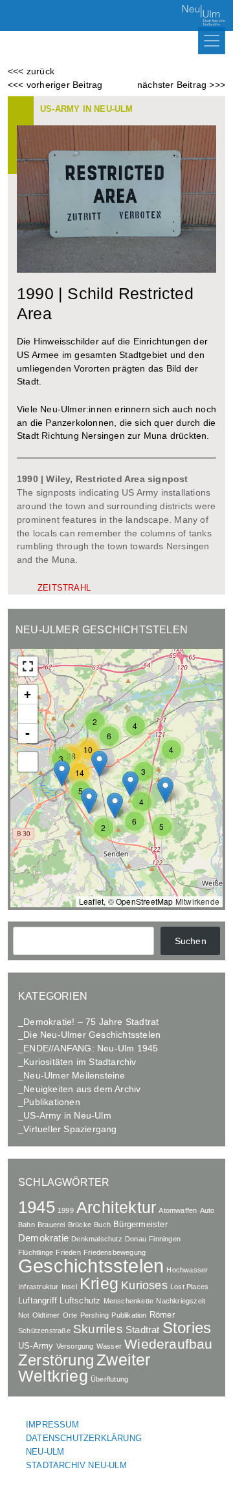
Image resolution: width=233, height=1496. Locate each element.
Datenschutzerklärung (84, 1438)
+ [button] (27, 694)
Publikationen (51, 1102)
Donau (135, 1239)
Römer (162, 1315)
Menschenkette (129, 1301)
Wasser (109, 1346)
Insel (69, 1287)
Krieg (99, 1283)
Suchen (190, 941)
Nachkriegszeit (180, 1301)
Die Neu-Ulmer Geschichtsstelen (92, 1034)
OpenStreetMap (144, 901)
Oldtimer (46, 1315)
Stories (186, 1327)
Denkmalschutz (96, 1239)
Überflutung (109, 1379)
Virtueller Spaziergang (69, 1129)
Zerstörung (56, 1360)
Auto (207, 1210)
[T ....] (28, 762)
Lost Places (189, 1287)
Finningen (165, 1239)
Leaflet (91, 901)
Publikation (128, 1315)
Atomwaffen (178, 1210)
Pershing (94, 1315)
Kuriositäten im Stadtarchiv (79, 1062)
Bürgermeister (140, 1224)
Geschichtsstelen (91, 1265)
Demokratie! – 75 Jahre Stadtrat (91, 1022)
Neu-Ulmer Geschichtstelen (102, 629)
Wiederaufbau (168, 1343)
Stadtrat (143, 1330)
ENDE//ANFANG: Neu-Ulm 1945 (90, 1048)
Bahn (26, 1224)
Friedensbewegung (114, 1252)
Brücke (79, 1224)
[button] (171, 750)
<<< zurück (31, 71)
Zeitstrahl (64, 588)
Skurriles (98, 1329)
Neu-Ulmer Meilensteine (74, 1075)
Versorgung (75, 1346)
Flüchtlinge (35, 1252)
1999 (66, 1210)
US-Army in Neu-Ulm (86, 109)
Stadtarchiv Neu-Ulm (76, 1465)
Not (24, 1315)
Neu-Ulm (45, 1452)
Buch (102, 1224)
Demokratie (43, 1238)
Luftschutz (80, 1300)
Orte (70, 1315)
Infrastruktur (38, 1287)
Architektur (116, 1207)
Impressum (52, 1424)
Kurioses (144, 1285)
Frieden (68, 1252)
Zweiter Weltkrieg (84, 1368)
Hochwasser (187, 1270)
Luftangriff (37, 1300)
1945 (36, 1207)
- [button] (27, 733)
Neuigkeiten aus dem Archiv (81, 1089)
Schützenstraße (44, 1330)
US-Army (35, 1346)
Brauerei (51, 1224)
